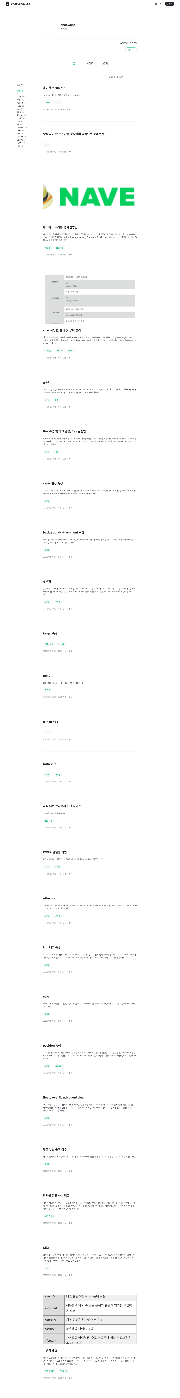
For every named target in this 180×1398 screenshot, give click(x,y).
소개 (105, 63)
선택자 (19, 100)
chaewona (68, 25)
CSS (18, 94)
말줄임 (19, 130)
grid (18, 134)
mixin (19, 106)
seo (18, 124)
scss (18, 109)
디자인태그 (20, 127)
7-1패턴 (19, 118)
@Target (20, 115)
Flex (18, 146)
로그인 (169, 4)
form (18, 121)
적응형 (19, 112)
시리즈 (90, 63)
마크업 (19, 97)
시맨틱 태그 (21, 143)
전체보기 (20, 91)
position (20, 137)
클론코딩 (20, 140)
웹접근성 (20, 103)
